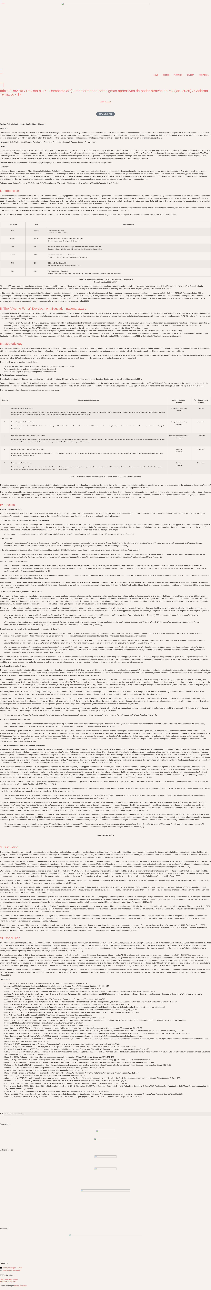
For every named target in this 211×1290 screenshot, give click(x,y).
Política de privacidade (9, 1280)
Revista (17, 91)
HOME (155, 75)
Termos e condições (8, 1281)
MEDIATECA (203, 75)
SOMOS (166, 75)
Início (4, 91)
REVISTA (190, 75)
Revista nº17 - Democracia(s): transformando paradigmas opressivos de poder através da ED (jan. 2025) (108, 91)
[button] (20, 124)
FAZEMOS (178, 75)
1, (0, 1114)
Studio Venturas (20, 1286)
